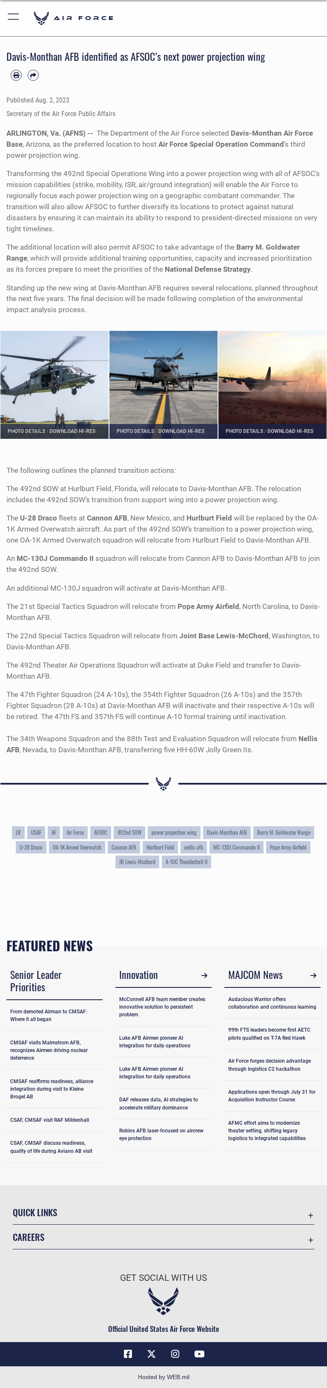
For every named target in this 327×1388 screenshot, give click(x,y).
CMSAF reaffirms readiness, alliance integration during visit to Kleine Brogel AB (51, 1089)
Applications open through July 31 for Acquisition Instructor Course (272, 1096)
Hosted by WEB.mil (163, 1377)
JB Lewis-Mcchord (137, 862)
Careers (28, 1236)
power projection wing (174, 832)
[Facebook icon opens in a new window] (127, 1354)
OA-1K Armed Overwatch (77, 847)
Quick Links (35, 1212)
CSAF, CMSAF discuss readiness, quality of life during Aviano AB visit (51, 1147)
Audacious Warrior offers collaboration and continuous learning (272, 1003)
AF (54, 832)
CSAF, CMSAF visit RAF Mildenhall (49, 1120)
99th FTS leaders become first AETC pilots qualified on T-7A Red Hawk (269, 1034)
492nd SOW (129, 832)
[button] (14, 18)
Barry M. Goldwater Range (283, 832)
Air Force (75, 832)
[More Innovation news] (204, 975)
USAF (36, 832)
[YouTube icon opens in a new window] (199, 1354)
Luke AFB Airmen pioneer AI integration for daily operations (154, 1042)
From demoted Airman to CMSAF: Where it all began (48, 1015)
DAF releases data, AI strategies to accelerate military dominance (158, 1103)
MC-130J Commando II (236, 847)
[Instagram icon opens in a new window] (175, 1354)
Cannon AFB (124, 847)
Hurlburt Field (160, 847)
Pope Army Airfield (288, 847)
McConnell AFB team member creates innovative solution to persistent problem (162, 1007)
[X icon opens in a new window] (151, 1354)
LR (18, 832)
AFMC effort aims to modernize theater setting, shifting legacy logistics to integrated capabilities (267, 1130)
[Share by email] (33, 75)
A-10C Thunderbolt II (186, 862)
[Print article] (16, 75)
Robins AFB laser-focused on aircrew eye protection (161, 1134)
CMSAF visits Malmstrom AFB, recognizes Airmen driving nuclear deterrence (49, 1050)
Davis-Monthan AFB (227, 832)
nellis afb (193, 847)
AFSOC (100, 832)
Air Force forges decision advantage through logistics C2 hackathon (269, 1065)
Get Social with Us (163, 1278)
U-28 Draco (31, 847)
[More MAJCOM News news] (313, 975)
